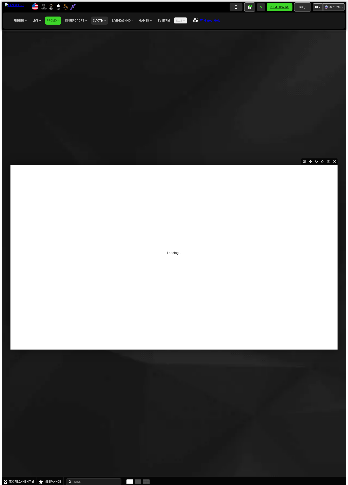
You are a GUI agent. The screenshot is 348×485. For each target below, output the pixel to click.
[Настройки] (318, 7)
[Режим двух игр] (138, 481)
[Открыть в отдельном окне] (304, 161)
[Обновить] (316, 161)
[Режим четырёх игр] (146, 481)
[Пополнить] (261, 7)
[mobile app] (236, 7)
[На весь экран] (310, 161)
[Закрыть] (334, 161)
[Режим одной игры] (129, 481)
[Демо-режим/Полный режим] (328, 161)
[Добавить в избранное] (322, 161)
